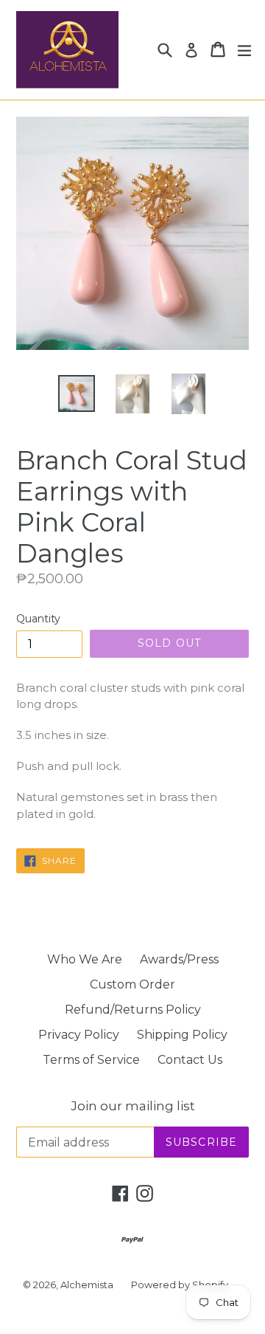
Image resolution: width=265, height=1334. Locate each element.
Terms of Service (91, 1060)
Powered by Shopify (179, 1284)
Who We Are (84, 959)
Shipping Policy (182, 1035)
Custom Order (132, 984)
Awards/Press (179, 959)
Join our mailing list (133, 1106)
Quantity (38, 618)
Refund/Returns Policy (133, 1010)
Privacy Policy (78, 1035)
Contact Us (190, 1060)
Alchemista (86, 1284)
